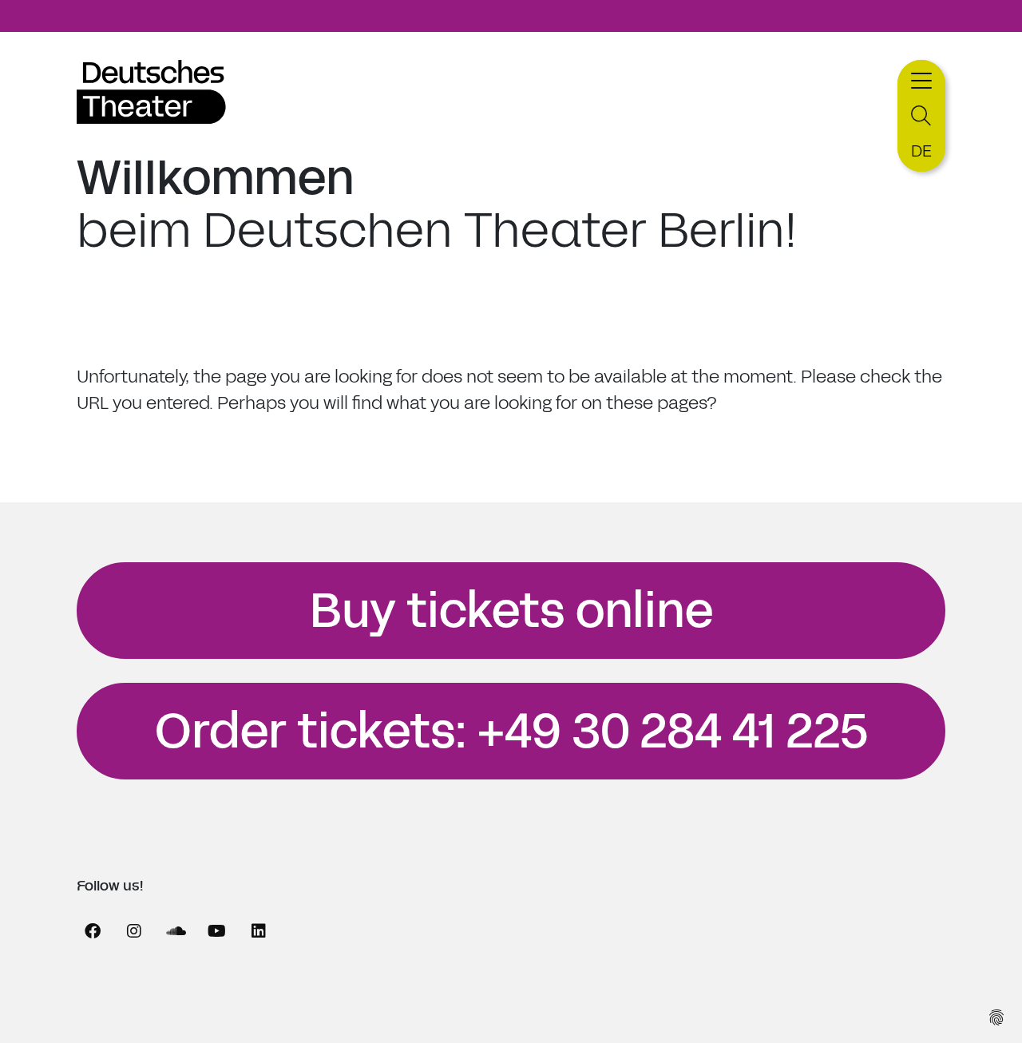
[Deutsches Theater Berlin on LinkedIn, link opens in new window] (259, 931)
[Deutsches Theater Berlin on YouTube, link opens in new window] (217, 931)
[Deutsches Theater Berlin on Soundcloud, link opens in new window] (176, 931)
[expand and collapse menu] (921, 78)
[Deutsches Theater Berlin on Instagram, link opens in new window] (134, 931)
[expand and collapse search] (921, 116)
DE (921, 151)
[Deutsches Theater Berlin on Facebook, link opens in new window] (93, 931)
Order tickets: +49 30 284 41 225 (511, 731)
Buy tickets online (511, 610)
